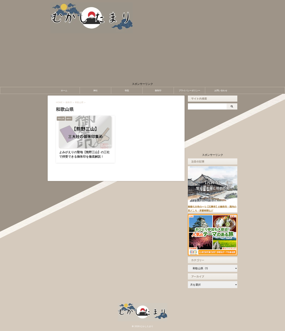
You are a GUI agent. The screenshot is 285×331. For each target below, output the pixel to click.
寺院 (127, 90)
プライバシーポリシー (189, 90)
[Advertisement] (142, 59)
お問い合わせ (220, 90)
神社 (95, 90)
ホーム (64, 90)
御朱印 (158, 90)
